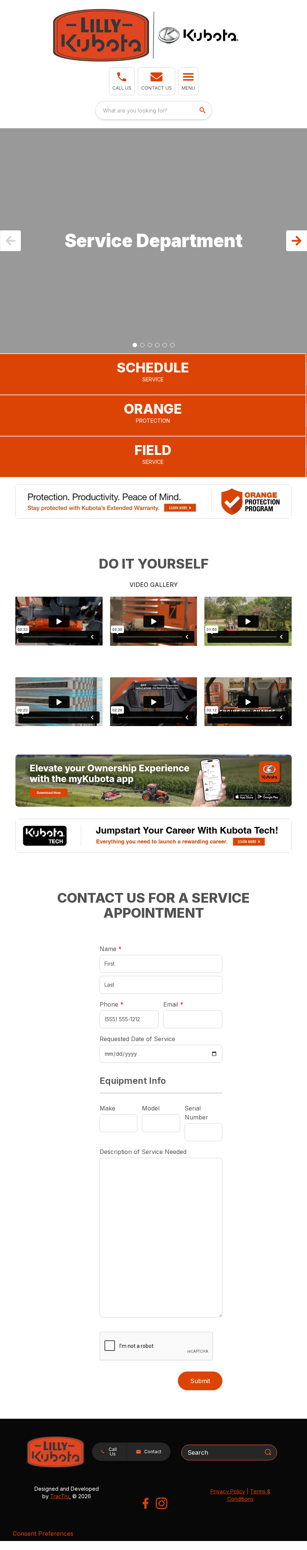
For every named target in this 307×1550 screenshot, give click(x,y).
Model (150, 1108)
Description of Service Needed (143, 1151)
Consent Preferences (43, 1533)
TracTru (59, 1496)
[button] (122, 81)
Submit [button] (200, 1381)
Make (107, 1108)
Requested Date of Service (137, 1039)
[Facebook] (145, 1503)
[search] (203, 110)
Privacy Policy (227, 1491)
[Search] (268, 1452)
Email (185, 1004)
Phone (112, 1004)
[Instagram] (161, 1503)
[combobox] (153, 110)
